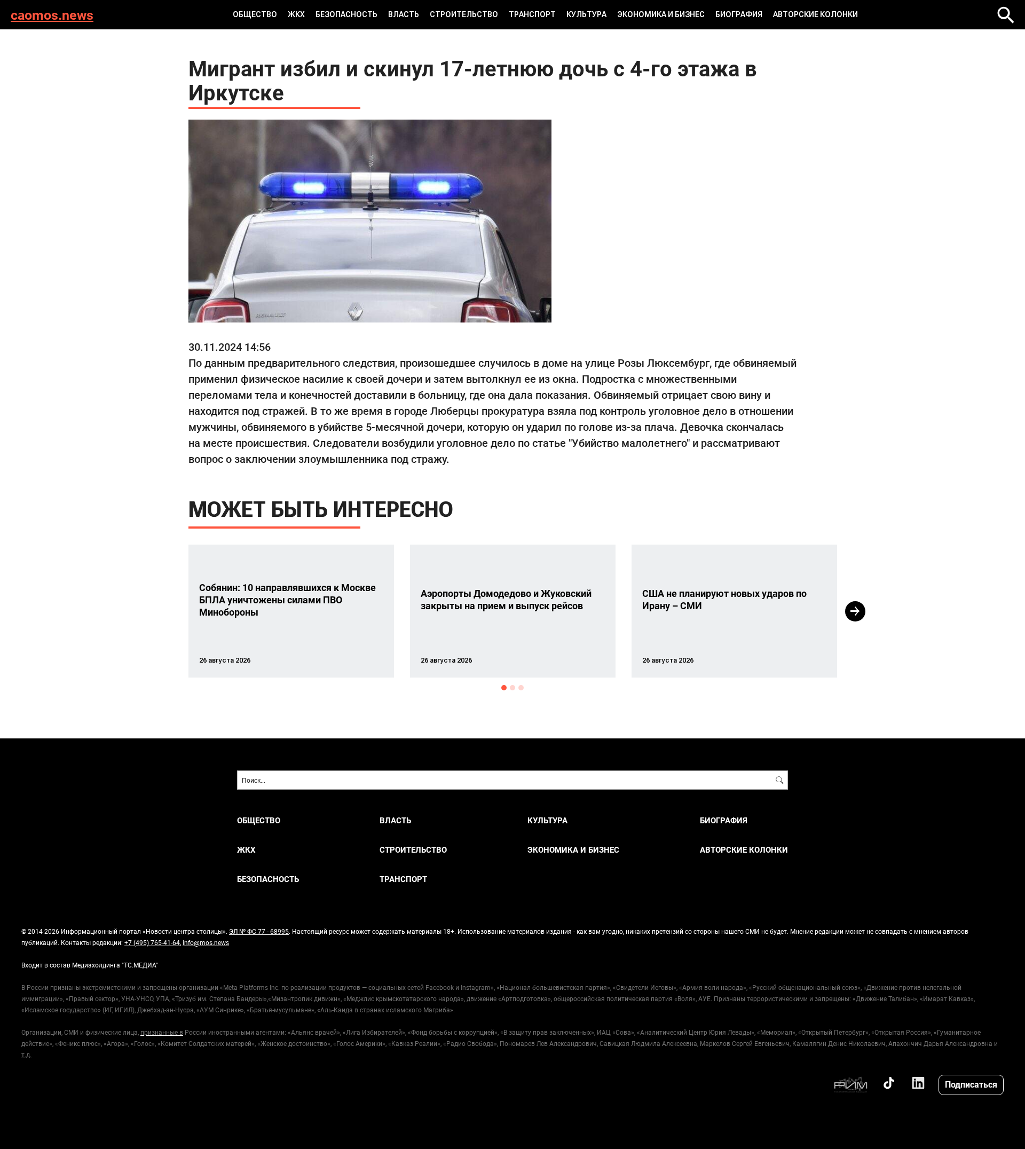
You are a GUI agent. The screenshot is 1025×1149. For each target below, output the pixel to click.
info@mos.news (206, 942)
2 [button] (512, 687)
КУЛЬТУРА (586, 14)
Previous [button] (169, 611)
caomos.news (52, 14)
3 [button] (521, 687)
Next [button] (855, 611)
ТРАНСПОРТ (532, 14)
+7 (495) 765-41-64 (152, 942)
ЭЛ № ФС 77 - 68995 (259, 931)
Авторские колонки (815, 14)
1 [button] (504, 687)
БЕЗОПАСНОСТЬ (346, 14)
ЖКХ (296, 14)
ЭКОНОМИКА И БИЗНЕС (661, 14)
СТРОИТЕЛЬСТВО (464, 14)
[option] (291, 611)
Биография (738, 14)
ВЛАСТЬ (403, 14)
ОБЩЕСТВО (255, 14)
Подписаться (971, 1084)
